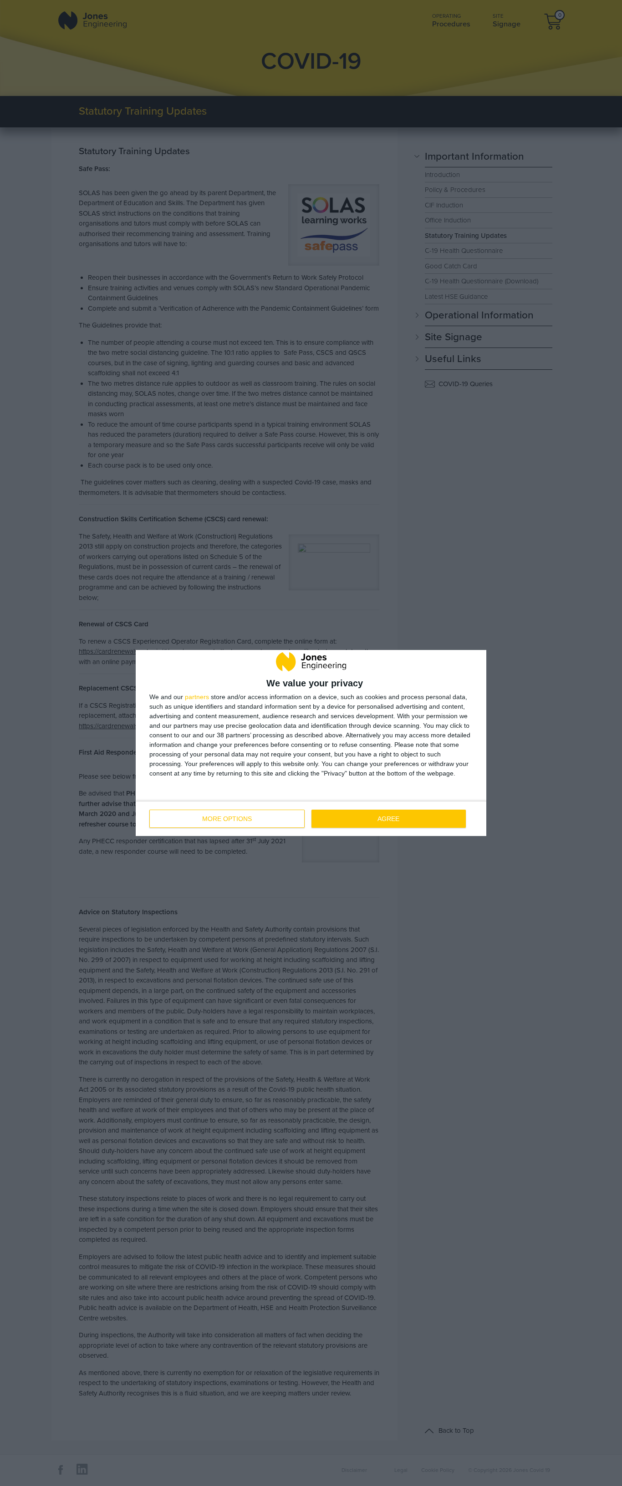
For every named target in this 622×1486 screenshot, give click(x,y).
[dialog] (311, 743)
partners (197, 697)
